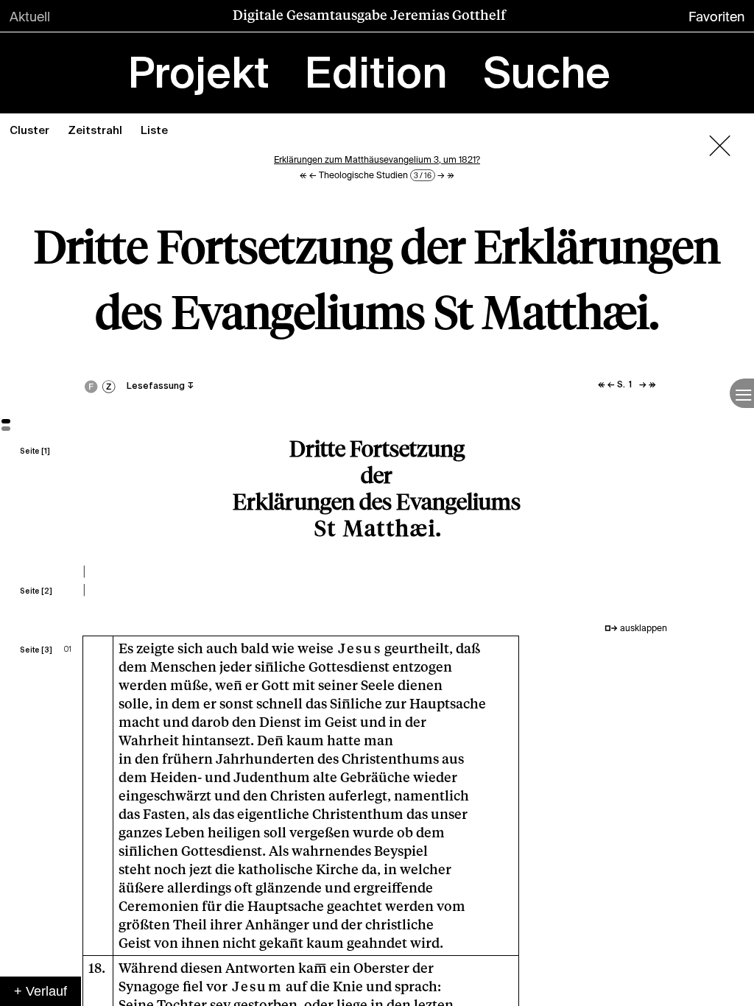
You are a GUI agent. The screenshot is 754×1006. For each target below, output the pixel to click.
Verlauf (46, 991)
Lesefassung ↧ (160, 386)
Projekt (198, 75)
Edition (376, 75)
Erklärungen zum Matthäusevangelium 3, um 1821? (377, 160)
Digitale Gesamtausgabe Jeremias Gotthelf (369, 15)
